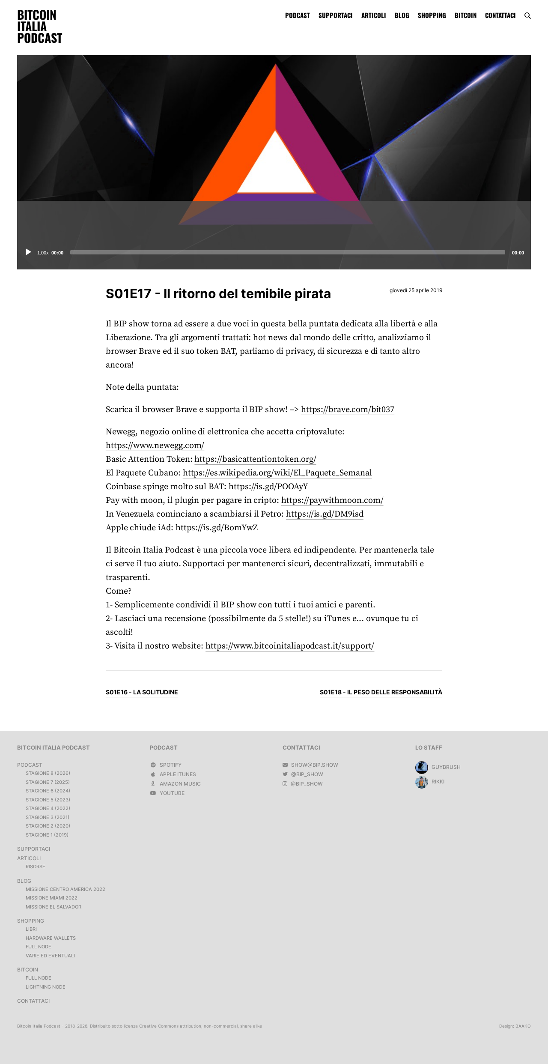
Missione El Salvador (53, 907)
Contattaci (500, 15)
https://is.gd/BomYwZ (217, 528)
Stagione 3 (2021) (47, 817)
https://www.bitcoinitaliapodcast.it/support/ (290, 646)
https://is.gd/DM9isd (324, 514)
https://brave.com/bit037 (348, 409)
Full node (38, 947)
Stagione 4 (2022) (48, 808)
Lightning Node (46, 987)
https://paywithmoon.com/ (332, 500)
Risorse (35, 867)
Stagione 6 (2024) (48, 791)
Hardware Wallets (51, 938)
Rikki (437, 781)
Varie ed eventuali (50, 956)
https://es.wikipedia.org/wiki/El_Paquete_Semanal (277, 473)
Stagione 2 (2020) (48, 826)
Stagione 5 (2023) (48, 800)
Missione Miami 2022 (51, 898)
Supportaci (336, 15)
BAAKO (523, 1025)
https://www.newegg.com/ (155, 445)
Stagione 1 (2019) (47, 835)
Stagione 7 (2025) (48, 782)
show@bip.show (314, 765)
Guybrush (445, 767)
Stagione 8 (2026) (48, 773)
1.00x (43, 252)
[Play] (28, 252)
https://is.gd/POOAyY (268, 486)
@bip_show (306, 774)
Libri (31, 929)
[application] (274, 252)
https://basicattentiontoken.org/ (255, 459)
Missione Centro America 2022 (65, 889)
